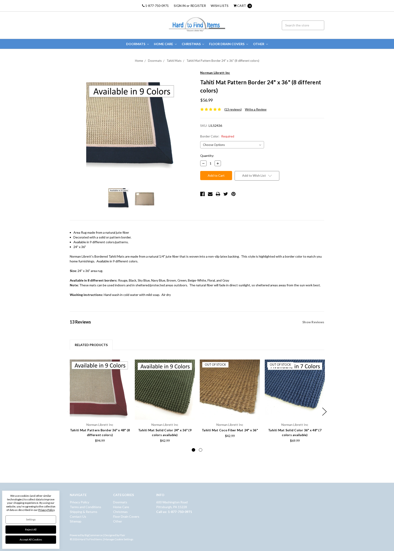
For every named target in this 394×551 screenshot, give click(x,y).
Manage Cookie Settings (118, 539)
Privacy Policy (79, 502)
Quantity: (207, 156)
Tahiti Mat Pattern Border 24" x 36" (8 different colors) (223, 60)
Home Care (164, 44)
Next (324, 412)
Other (259, 44)
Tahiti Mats (174, 60)
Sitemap (75, 521)
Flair (122, 535)
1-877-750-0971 (157, 6)
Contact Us (78, 516)
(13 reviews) (233, 109)
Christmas (191, 44)
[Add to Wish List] (125, 364)
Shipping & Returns (83, 512)
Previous (69, 412)
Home (139, 60)
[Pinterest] (233, 194)
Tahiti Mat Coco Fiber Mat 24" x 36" (230, 430)
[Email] (210, 194)
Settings (31, 519)
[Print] (218, 194)
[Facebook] (202, 194)
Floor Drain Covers (227, 44)
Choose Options (100, 411)
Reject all (30, 529)
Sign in (180, 6)
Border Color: (217, 136)
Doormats (136, 44)
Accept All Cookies (31, 539)
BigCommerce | (94, 535)
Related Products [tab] (91, 345)
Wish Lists (219, 6)
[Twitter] (225, 194)
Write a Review (256, 109)
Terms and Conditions (85, 507)
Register (198, 6)
